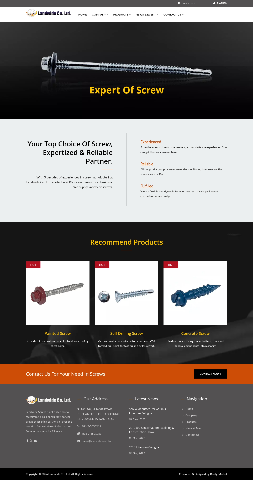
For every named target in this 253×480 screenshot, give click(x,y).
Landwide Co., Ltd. (59, 474)
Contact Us (173, 14)
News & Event (146, 14)
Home (82, 14)
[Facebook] (27, 441)
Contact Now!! (210, 374)
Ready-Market (218, 474)
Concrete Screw (195, 333)
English (222, 3)
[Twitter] (31, 441)
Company (99, 14)
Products (121, 14)
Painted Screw (58, 333)
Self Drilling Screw (126, 333)
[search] (179, 3)
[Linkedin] (35, 441)
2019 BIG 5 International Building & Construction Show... (151, 430)
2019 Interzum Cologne (144, 447)
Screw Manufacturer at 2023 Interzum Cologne (147, 411)
